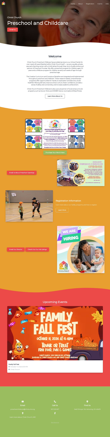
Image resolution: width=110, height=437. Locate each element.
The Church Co (55, 422)
